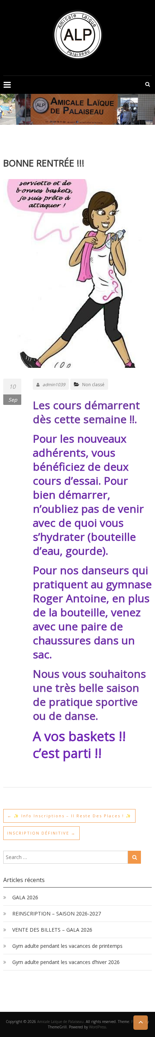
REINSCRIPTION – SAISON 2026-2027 (56, 913)
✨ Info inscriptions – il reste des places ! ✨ (69, 815)
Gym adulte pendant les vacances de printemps (67, 945)
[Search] (134, 857)
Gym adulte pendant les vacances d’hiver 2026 (66, 962)
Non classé (93, 385)
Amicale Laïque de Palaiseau (60, 1021)
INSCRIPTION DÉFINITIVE (41, 833)
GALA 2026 (25, 897)
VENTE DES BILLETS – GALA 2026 (52, 929)
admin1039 (54, 385)
